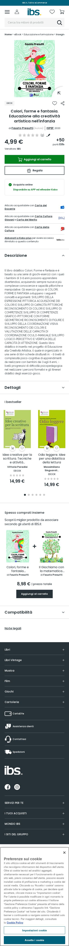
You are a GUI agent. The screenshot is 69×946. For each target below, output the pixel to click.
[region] (34, 896)
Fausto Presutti (22, 128)
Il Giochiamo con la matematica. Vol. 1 (51, 569)
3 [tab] (32, 495)
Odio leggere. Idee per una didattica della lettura (51, 459)
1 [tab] (34, 94)
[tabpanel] (34, 68)
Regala (37, 170)
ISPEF (50, 128)
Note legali (13, 628)
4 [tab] (36, 495)
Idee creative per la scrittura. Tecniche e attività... (17, 459)
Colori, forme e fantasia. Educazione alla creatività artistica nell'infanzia (17, 569)
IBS (19, 148)
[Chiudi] (64, 852)
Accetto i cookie (34, 940)
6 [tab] (44, 495)
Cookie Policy (15, 922)
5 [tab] (40, 495)
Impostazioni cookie (34, 930)
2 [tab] (29, 495)
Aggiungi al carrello (37, 159)
